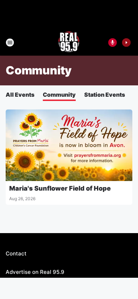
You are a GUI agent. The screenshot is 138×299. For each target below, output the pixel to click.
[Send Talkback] (112, 42)
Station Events (104, 94)
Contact (16, 253)
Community (59, 94)
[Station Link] (69, 42)
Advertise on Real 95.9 (35, 272)
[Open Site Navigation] (10, 42)
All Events (20, 94)
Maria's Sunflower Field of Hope (60, 188)
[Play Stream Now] (126, 42)
